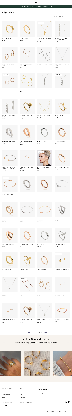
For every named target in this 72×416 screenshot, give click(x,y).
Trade (21, 394)
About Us (22, 391)
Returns (4, 397)
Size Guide (4, 391)
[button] (4, 6)
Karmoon (68, 411)
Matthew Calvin (56, 411)
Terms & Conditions (24, 400)
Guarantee (4, 405)
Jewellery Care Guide (7, 402)
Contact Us (5, 400)
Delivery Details (6, 394)
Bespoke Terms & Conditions (27, 402)
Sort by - (56, 16)
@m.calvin (36, 345)
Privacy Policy (23, 397)
